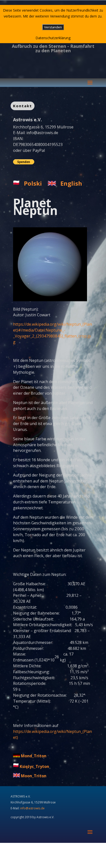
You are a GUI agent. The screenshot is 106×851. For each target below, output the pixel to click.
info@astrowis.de (42, 132)
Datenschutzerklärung (53, 37)
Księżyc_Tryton (34, 766)
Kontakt (22, 105)
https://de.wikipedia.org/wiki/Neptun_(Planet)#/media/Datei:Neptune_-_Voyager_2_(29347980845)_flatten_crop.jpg (52, 332)
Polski (33, 183)
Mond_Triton (33, 756)
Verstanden (53, 27)
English (71, 183)
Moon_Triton (33, 776)
